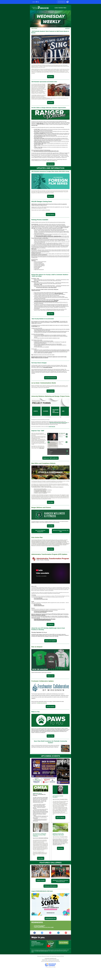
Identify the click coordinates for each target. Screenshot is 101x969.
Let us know (64, 942)
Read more (50, 196)
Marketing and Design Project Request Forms (58, 422)
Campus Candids (41, 880)
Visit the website (50, 706)
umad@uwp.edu (52, 426)
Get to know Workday (38, 598)
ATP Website (50, 624)
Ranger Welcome (40, 123)
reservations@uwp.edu (47, 367)
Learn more (43, 925)
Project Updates (50, 214)
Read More (50, 76)
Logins (56, 7)
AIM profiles (41, 448)
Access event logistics (50, 640)
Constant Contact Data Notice (53, 959)
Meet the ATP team (37, 604)
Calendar (61, 7)
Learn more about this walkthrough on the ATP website (44, 619)
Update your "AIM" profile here (50, 458)
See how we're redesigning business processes (43, 611)
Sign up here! (50, 164)
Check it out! (50, 675)
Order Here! (50, 313)
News (65, 7)
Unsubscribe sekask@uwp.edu (50, 958)
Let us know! (50, 391)
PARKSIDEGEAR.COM (50, 918)
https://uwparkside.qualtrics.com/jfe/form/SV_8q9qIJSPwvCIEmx (48, 236)
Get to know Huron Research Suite (41, 599)
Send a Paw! (50, 736)
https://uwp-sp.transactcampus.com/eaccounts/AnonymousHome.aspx (46, 301)
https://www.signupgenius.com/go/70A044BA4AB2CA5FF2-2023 (46, 151)
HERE (52, 927)
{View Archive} (34, 28)
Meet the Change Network (39, 605)
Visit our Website (60, 817)
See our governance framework (40, 612)
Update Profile (44, 959)
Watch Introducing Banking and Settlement (42, 620)
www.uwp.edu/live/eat (59, 293)
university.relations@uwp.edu (49, 961)
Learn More (50, 502)
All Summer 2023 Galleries (50, 886)
